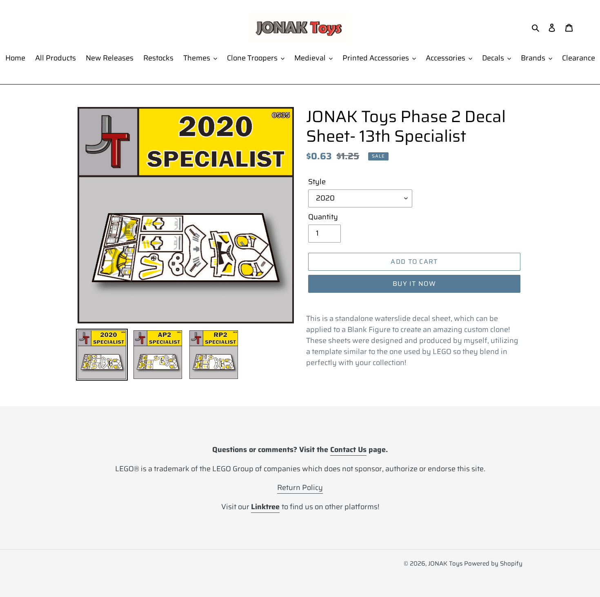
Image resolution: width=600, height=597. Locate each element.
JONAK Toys (445, 563)
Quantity (323, 217)
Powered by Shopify (493, 563)
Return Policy (300, 487)
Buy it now (414, 283)
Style (317, 181)
